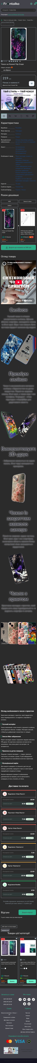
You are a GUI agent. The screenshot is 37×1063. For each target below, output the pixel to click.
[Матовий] (24, 968)
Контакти (9, 1023)
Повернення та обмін (9, 1017)
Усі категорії (27, 1024)
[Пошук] (34, 10)
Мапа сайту (28, 1026)
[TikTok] (33, 999)
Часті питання (9, 1025)
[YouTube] (24, 999)
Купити (12, 981)
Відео (27, 1018)
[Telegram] (24, 1003)
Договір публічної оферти (28, 1032)
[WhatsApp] (29, 1003)
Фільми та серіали (7, 24)
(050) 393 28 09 (8, 1001)
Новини (28, 1015)
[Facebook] (20, 999)
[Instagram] (29, 999)
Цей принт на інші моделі (9, 926)
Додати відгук (27, 912)
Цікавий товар (9, 1028)
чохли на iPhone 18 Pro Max (16, 14)
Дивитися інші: (10, 85)
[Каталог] (2, 4)
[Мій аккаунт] (31, 4)
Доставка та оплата (9, 1020)
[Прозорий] (26, 968)
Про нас (28, 1013)
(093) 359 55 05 (8, 1004)
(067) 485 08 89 (8, 999)
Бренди (28, 1021)
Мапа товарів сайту (27, 1029)
